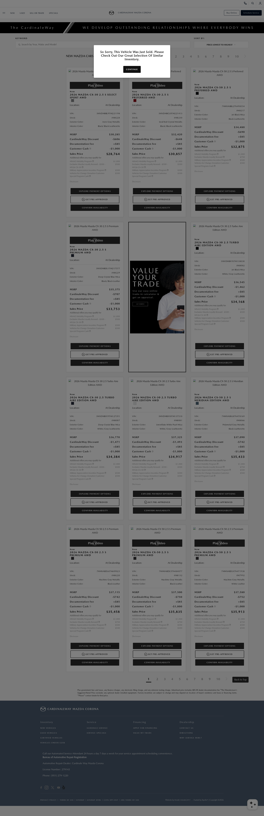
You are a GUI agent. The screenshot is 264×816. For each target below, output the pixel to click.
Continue (132, 69)
